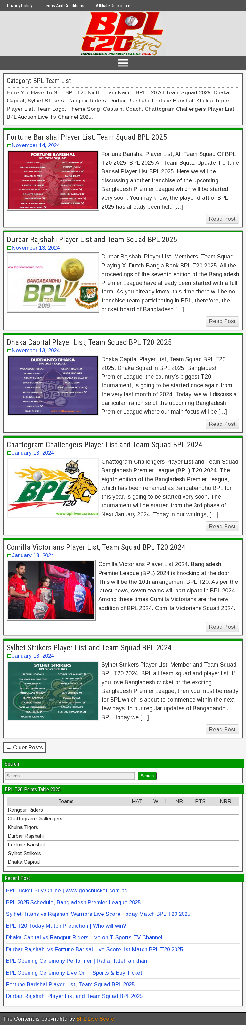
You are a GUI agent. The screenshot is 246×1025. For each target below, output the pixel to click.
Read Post (222, 219)
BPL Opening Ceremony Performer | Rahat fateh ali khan (76, 961)
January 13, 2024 (33, 453)
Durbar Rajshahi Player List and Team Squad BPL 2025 (92, 239)
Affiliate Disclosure (113, 5)
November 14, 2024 (36, 145)
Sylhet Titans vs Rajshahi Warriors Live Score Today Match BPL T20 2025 (98, 914)
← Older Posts (24, 747)
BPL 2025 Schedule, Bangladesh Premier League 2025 (73, 902)
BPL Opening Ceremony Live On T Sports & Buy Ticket (74, 973)
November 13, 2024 (36, 248)
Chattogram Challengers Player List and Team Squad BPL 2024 (104, 444)
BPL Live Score (95, 1019)
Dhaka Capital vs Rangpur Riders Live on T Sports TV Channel (84, 937)
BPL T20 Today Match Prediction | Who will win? (66, 926)
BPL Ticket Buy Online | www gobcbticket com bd (66, 891)
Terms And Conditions (64, 5)
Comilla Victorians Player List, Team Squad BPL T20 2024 (96, 547)
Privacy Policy (19, 5)
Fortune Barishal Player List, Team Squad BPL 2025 (87, 137)
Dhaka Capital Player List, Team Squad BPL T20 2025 (89, 342)
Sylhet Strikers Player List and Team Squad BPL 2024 (89, 647)
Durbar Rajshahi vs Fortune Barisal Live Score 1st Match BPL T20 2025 (94, 949)
